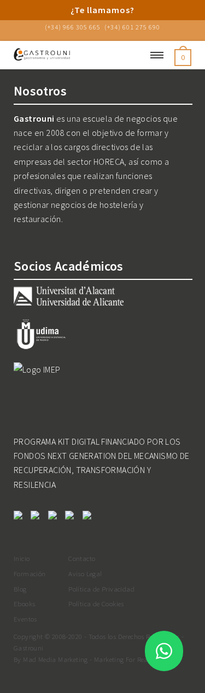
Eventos (25, 618)
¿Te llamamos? (102, 9)
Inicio (22, 558)
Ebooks (24, 603)
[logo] (69, 55)
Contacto (81, 558)
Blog (20, 588)
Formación (30, 573)
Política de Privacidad (101, 588)
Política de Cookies (96, 603)
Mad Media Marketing (55, 659)
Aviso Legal (85, 573)
